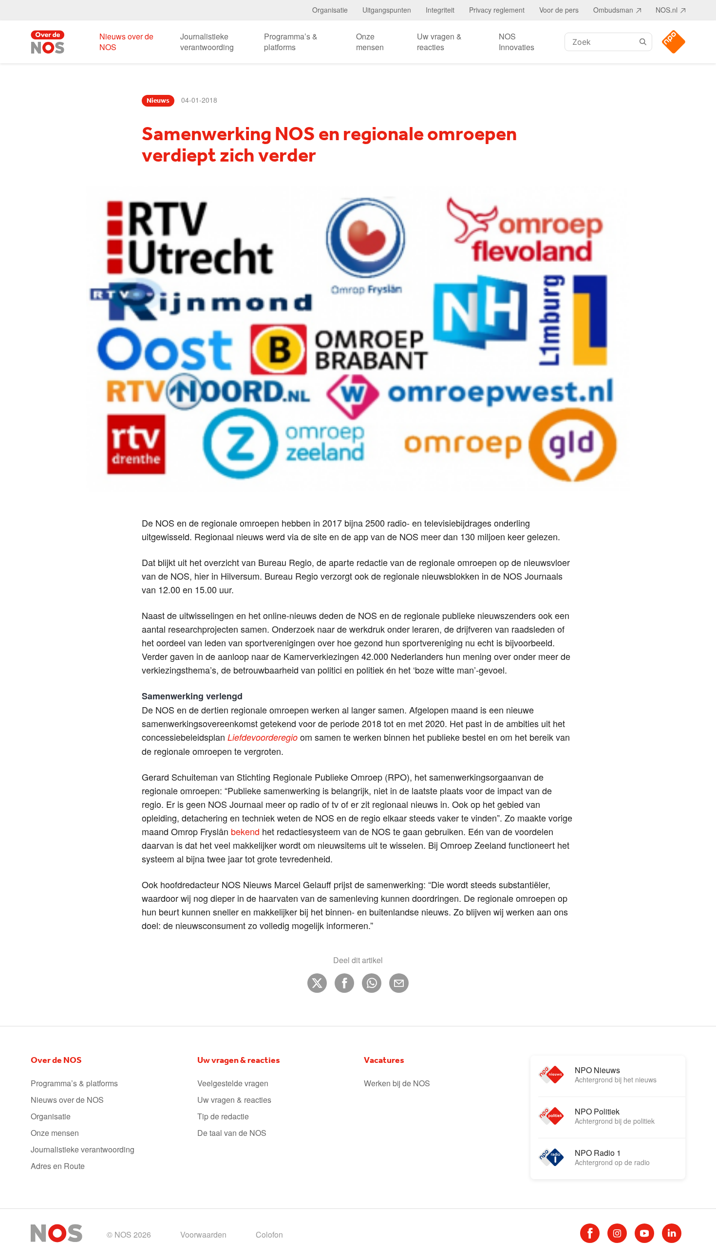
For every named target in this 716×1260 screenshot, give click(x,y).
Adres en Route (58, 1165)
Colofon (269, 1234)
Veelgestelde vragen (232, 1083)
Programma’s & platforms (291, 42)
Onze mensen (370, 42)
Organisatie (330, 10)
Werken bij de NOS (397, 1083)
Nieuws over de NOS (126, 42)
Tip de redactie (223, 1116)
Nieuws (158, 100)
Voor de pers (559, 10)
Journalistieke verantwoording (207, 42)
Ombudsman (613, 10)
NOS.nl (667, 10)
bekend (245, 831)
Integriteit (440, 10)
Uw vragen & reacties (439, 42)
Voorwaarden (203, 1234)
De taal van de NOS (231, 1132)
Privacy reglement (497, 10)
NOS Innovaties (516, 42)
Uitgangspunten (386, 10)
